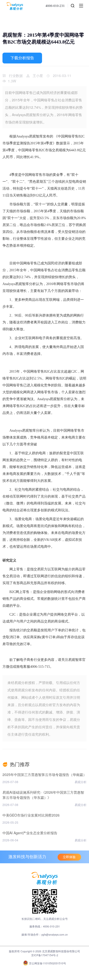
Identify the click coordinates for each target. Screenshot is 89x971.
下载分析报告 (22, 58)
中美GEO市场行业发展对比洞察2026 (31, 815)
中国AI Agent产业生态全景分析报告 (29, 832)
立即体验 (69, 857)
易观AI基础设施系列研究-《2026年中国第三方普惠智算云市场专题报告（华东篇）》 (43, 795)
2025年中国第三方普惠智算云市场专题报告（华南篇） (44, 774)
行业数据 (16, 75)
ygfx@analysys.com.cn (54, 934)
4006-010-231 (55, 6)
